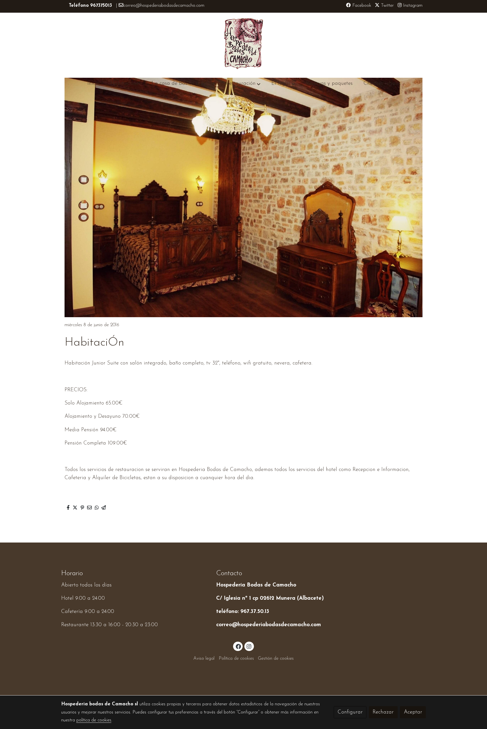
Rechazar (383, 712)
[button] (243, 84)
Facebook (361, 5)
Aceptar (413, 712)
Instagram (412, 5)
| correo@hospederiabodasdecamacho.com (136, 5)
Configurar (350, 712)
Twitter (387, 5)
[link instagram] (249, 646)
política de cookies (93, 720)
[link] (243, 43)
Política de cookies (236, 658)
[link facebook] (238, 646)
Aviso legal (203, 658)
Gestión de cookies (276, 658)
